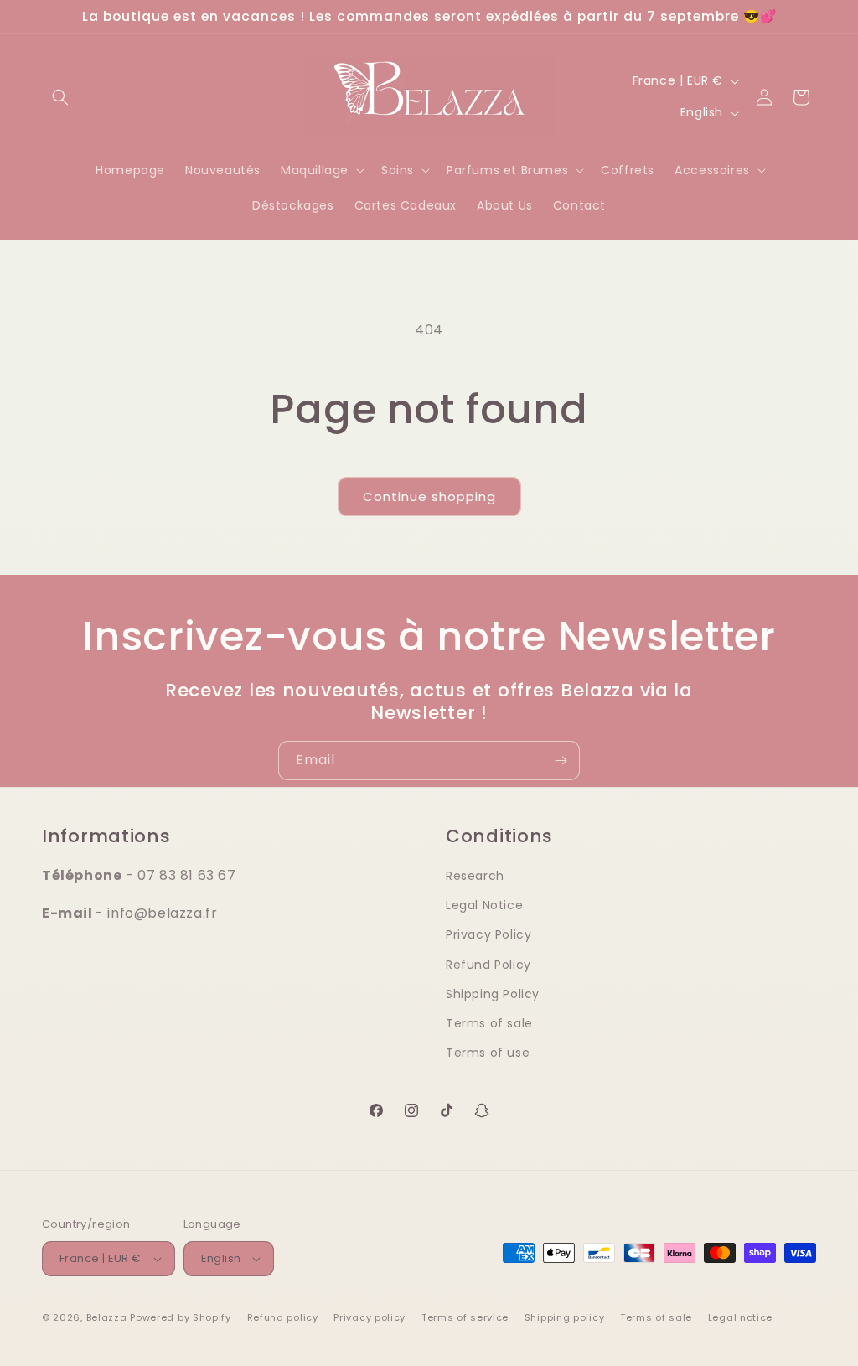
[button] (60, 97)
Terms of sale (489, 1023)
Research (475, 875)
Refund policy (282, 1317)
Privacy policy (369, 1317)
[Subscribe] (560, 760)
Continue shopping (429, 496)
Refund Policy (488, 964)
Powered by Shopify (180, 1317)
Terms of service (465, 1317)
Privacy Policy (488, 934)
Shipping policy (565, 1317)
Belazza (106, 1317)
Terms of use (488, 1052)
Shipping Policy (493, 994)
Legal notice (740, 1317)
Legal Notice (484, 905)
